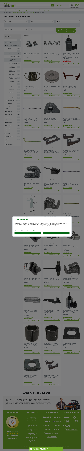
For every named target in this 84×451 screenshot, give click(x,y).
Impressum (65, 226)
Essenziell (18, 230)
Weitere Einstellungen (52, 230)
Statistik (24, 230)
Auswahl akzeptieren (28, 232)
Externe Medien (38, 230)
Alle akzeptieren (56, 232)
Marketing (30, 230)
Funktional (46, 230)
